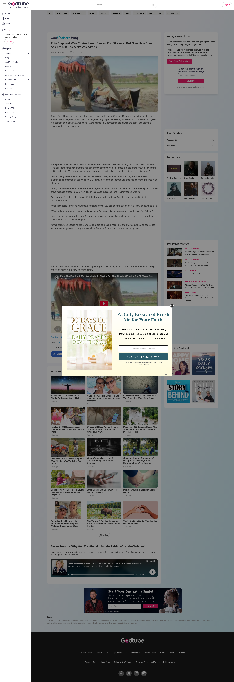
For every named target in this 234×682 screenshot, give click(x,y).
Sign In (9, 41)
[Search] (153, 4)
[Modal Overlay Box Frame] (117, 341)
